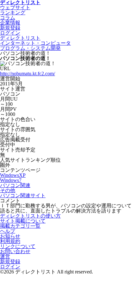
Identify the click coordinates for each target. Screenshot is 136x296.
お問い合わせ (15, 251)
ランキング (12, 12)
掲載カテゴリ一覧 (20, 226)
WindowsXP (13, 175)
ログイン (10, 266)
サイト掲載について (23, 221)
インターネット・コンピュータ (35, 43)
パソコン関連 (15, 185)
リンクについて (17, 246)
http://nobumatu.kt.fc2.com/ (27, 73)
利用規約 (10, 241)
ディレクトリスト (20, 38)
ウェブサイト (15, 7)
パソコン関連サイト (23, 195)
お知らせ (10, 236)
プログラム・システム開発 (30, 48)
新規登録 (10, 261)
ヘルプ (7, 231)
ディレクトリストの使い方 (30, 216)
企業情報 (10, 22)
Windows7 (11, 180)
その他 (7, 190)
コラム (7, 17)
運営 (5, 256)
